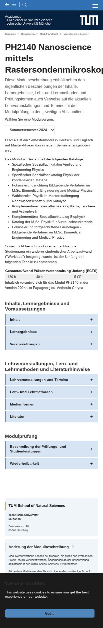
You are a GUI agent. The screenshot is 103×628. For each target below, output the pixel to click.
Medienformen (22, 404)
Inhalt (15, 319)
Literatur (17, 416)
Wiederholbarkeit (24, 463)
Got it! (49, 613)
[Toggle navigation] (95, 6)
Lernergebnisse (23, 332)
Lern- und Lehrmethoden (31, 392)
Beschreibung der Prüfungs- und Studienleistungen (38, 449)
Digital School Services (45, 563)
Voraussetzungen (25, 344)
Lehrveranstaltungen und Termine (39, 380)
